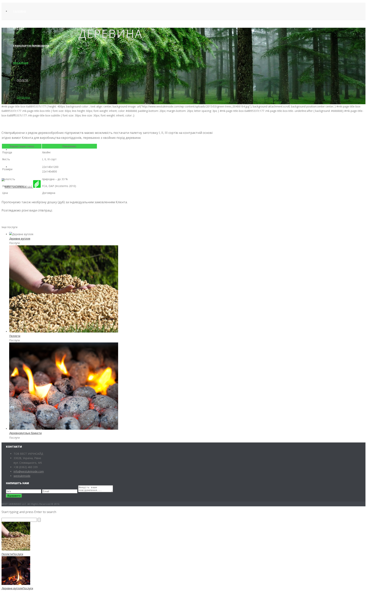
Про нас (18, 28)
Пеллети (22, 80)
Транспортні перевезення (31, 45)
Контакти (20, 167)
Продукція (20, 63)
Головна (19, 11)
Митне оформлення (27, 149)
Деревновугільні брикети (25, 433)
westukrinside (22, 476)
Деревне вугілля (19, 238)
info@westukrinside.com (29, 471)
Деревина (23, 97)
